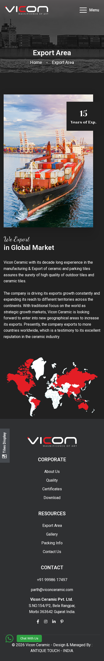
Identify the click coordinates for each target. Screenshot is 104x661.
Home (37, 62)
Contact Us (52, 551)
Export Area (52, 525)
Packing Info (52, 543)
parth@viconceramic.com (52, 589)
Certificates (52, 489)
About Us (52, 471)
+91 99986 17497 (52, 579)
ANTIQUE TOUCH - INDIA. (52, 650)
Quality (52, 480)
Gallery (52, 534)
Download (52, 497)
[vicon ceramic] (26, 10)
